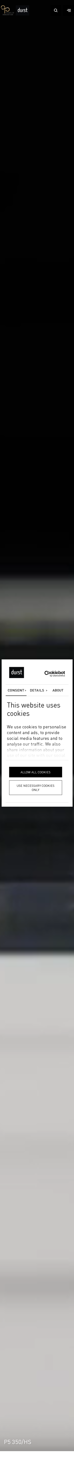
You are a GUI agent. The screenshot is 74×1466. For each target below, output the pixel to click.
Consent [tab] (16, 690)
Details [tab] (37, 690)
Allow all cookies (36, 772)
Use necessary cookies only (35, 787)
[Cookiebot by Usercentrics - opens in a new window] (47, 674)
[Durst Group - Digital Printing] (22, 14)
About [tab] (58, 690)
